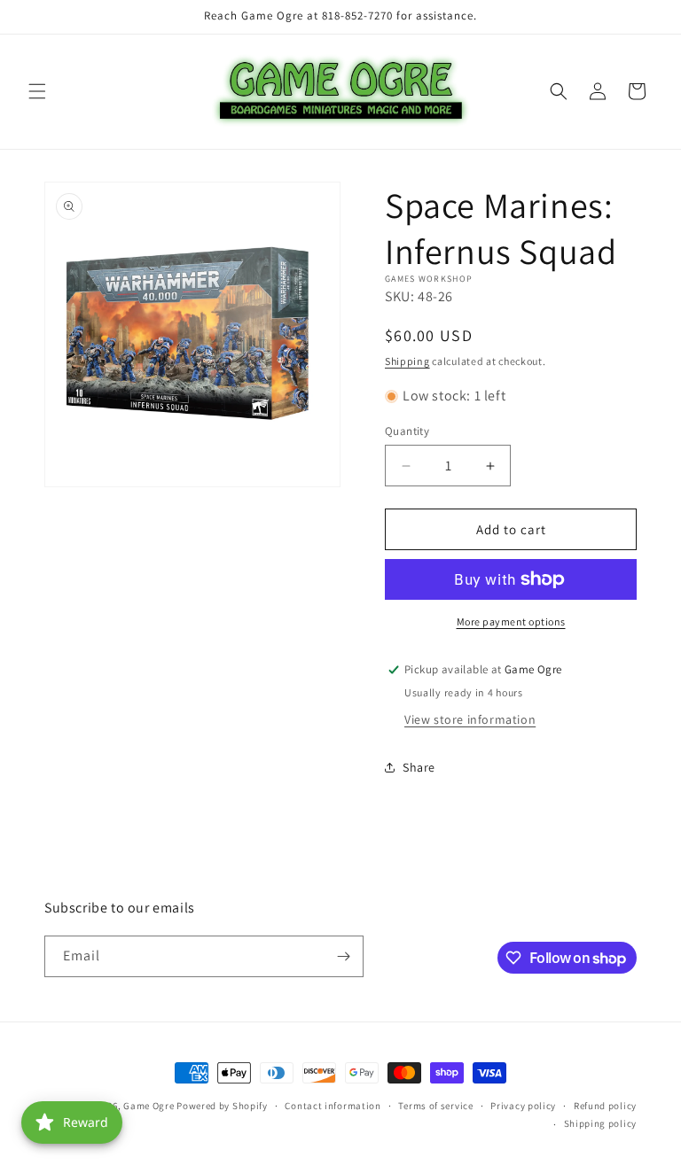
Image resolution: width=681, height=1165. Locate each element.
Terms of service (435, 1105)
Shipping (407, 361)
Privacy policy (523, 1105)
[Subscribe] (343, 956)
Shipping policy (601, 1123)
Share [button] (419, 767)
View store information (470, 719)
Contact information (332, 1105)
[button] (37, 91)
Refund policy (605, 1105)
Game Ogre (148, 1105)
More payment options (511, 621)
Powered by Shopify (222, 1105)
